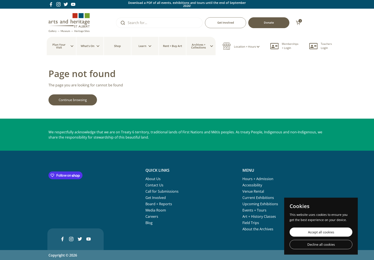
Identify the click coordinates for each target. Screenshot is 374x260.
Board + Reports (158, 204)
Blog (149, 222)
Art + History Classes (259, 216)
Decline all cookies (321, 244)
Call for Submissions (162, 191)
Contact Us (154, 185)
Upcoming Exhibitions (260, 204)
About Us (153, 178)
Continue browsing (73, 100)
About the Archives (257, 229)
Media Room (155, 210)
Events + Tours (254, 210)
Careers (151, 216)
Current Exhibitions (258, 197)
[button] (241, 46)
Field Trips (250, 222)
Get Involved (155, 197)
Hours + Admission (257, 178)
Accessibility (252, 185)
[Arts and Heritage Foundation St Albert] (69, 22)
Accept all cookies (321, 232)
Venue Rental (253, 191)
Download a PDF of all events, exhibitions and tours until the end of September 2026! (187, 4)
